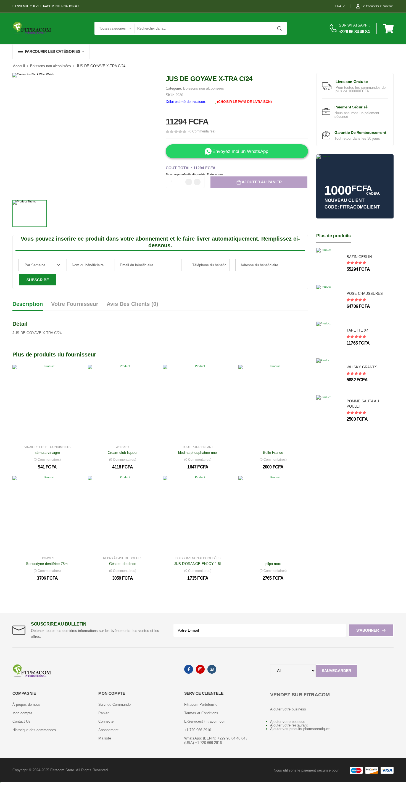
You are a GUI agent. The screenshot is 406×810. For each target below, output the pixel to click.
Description (27, 304)
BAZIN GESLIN (359, 257)
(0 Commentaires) (201, 131)
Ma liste (104, 738)
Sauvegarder (336, 670)
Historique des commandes (34, 730)
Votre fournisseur (74, 304)
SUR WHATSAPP (353, 25)
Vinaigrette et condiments (47, 447)
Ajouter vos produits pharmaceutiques (300, 729)
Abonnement (108, 730)
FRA (338, 6)
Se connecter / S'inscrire (377, 6)
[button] (51, 52)
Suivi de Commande (114, 704)
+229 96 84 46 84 (354, 31)
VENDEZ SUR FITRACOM (300, 694)
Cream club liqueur (123, 452)
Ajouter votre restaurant (289, 725)
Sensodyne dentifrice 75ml (47, 564)
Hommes (47, 558)
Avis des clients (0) (132, 304)
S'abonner (367, 630)
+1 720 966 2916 (197, 730)
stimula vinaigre (47, 452)
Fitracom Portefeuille (200, 704)
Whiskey (122, 447)
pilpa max (273, 564)
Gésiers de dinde (122, 564)
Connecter (106, 721)
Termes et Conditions (201, 713)
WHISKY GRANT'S (362, 367)
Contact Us (21, 721)
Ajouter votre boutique (287, 722)
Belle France (273, 452)
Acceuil (19, 66)
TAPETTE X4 (357, 330)
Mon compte (22, 713)
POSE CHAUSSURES (365, 293)
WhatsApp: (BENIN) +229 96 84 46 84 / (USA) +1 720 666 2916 (215, 740)
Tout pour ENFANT (197, 447)
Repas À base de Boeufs (122, 558)
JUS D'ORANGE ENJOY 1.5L (198, 564)
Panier (103, 713)
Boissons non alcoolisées (50, 66)
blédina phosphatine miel (198, 452)
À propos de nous (26, 704)
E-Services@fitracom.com (205, 721)
